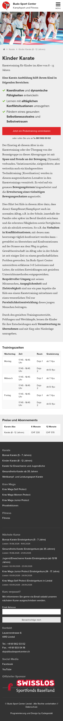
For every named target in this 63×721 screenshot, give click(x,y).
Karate (12, 49)
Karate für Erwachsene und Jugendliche (23, 466)
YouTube (6, 669)
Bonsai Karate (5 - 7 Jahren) (16, 455)
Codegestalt (47, 713)
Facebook (7, 664)
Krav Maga (9, 484)
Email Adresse (9, 607)
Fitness (6, 518)
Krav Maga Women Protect (16, 494)
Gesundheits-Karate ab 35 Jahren (20, 471)
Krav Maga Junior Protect (15, 500)
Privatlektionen (10, 505)
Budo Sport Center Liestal (19, 703)
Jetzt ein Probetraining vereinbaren (31, 131)
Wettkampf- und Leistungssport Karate (22, 476)
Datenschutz (31, 707)
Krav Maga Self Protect (14, 489)
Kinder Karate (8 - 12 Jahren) (32, 49)
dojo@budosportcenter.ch (16, 651)
